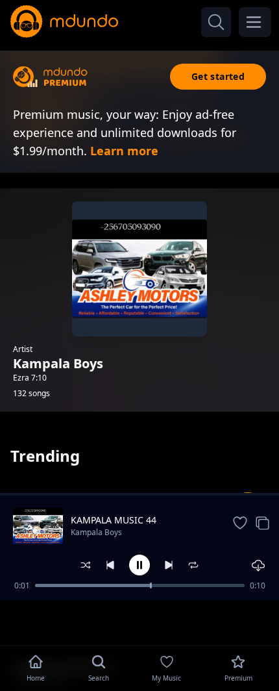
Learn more (124, 150)
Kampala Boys (96, 532)
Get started (218, 76)
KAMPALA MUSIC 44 (113, 520)
